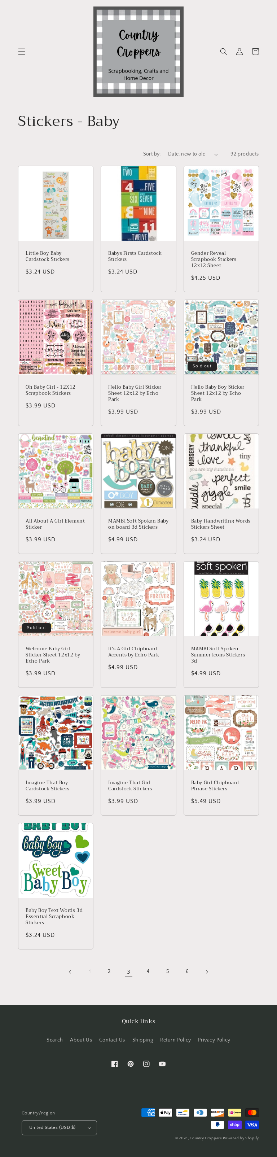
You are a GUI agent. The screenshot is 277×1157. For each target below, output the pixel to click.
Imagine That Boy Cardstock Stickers (48, 786)
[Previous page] (70, 972)
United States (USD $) (52, 1127)
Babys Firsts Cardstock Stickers (135, 256)
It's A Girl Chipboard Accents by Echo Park (133, 652)
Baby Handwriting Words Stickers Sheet (221, 524)
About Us (81, 1040)
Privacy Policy (214, 1040)
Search (55, 1040)
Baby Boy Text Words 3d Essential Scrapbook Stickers (54, 917)
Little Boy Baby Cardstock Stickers (48, 256)
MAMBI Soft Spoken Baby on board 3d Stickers (138, 524)
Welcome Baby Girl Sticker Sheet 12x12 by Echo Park (53, 655)
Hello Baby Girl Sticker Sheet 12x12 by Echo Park (135, 393)
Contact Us (112, 1040)
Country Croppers (205, 1138)
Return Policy (175, 1040)
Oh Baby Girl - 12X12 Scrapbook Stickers (51, 390)
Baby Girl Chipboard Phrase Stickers (215, 786)
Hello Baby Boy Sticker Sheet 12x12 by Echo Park (218, 393)
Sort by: (152, 154)
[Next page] (207, 972)
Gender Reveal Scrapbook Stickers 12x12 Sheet (214, 259)
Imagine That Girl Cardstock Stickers (130, 786)
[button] (22, 52)
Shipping (142, 1040)
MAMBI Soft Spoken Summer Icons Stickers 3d (218, 655)
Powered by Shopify (241, 1138)
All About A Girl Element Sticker (55, 524)
